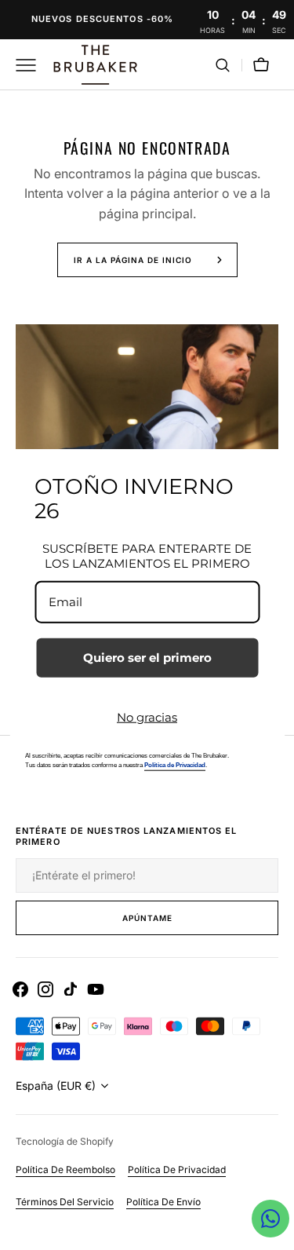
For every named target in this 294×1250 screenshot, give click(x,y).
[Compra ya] (147, 19)
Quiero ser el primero (147, 656)
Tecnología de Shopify (65, 1141)
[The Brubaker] (94, 64)
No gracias (147, 716)
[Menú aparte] (31, 65)
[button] (222, 65)
